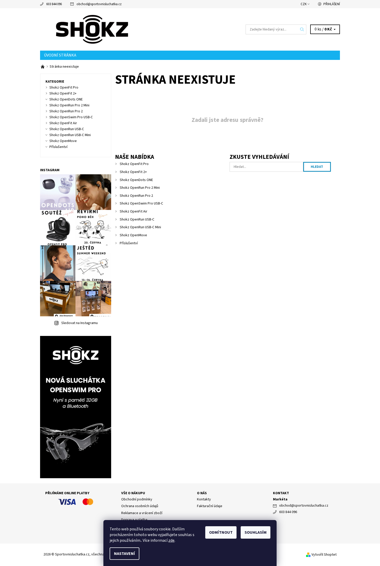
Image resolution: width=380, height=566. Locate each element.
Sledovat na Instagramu (79, 323)
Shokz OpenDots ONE (136, 180)
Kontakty (204, 499)
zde (171, 540)
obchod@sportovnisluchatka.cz (99, 4)
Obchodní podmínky (136, 499)
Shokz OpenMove (133, 235)
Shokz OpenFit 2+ (133, 172)
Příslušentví (129, 243)
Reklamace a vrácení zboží (141, 513)
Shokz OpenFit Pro (134, 164)
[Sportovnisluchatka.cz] (93, 29)
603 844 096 (54, 4)
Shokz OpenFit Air (133, 211)
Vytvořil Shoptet (324, 554)
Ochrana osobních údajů (139, 506)
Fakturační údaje (209, 506)
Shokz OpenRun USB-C (137, 219)
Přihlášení (331, 4)
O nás (202, 493)
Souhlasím (256, 532)
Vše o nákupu (133, 493)
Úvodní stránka (60, 55)
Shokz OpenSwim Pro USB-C (141, 203)
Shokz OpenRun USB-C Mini (140, 227)
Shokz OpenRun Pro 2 (136, 195)
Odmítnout (221, 532)
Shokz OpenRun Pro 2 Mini (140, 187)
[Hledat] (302, 29)
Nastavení (124, 553)
